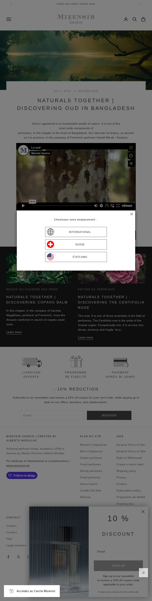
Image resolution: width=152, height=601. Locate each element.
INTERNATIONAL (80, 232)
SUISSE (80, 244)
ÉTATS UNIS (80, 257)
